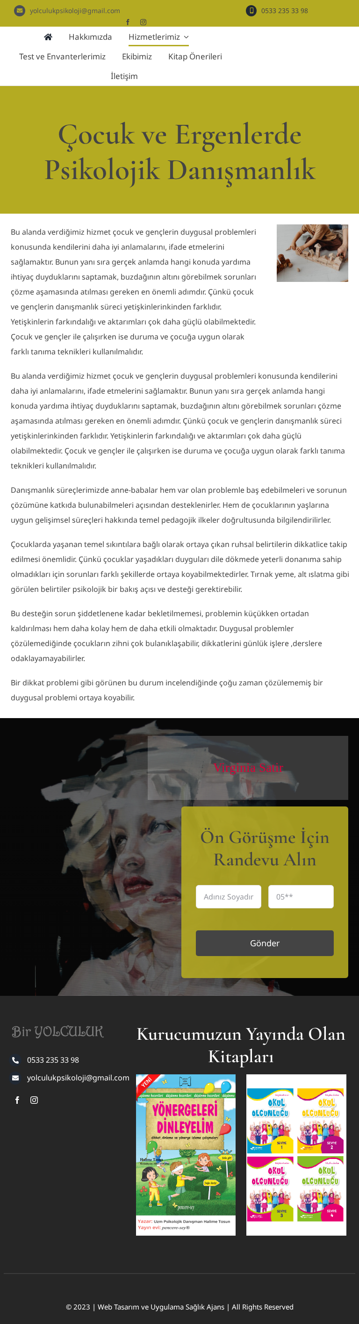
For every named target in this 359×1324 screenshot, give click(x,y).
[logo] (56, 1022)
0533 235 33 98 (284, 10)
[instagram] (143, 22)
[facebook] (128, 22)
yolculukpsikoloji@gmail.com (75, 10)
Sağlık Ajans (205, 1306)
